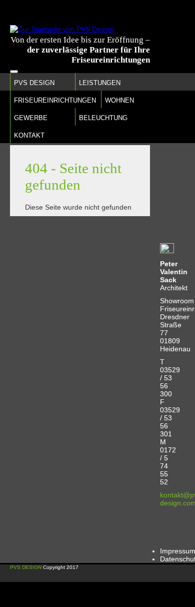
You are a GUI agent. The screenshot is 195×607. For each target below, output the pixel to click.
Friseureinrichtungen (55, 100)
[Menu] (14, 71)
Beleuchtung (103, 118)
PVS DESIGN (26, 567)
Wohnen (119, 100)
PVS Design (34, 83)
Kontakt (29, 135)
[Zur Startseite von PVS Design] (62, 29)
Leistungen (99, 83)
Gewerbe (31, 118)
